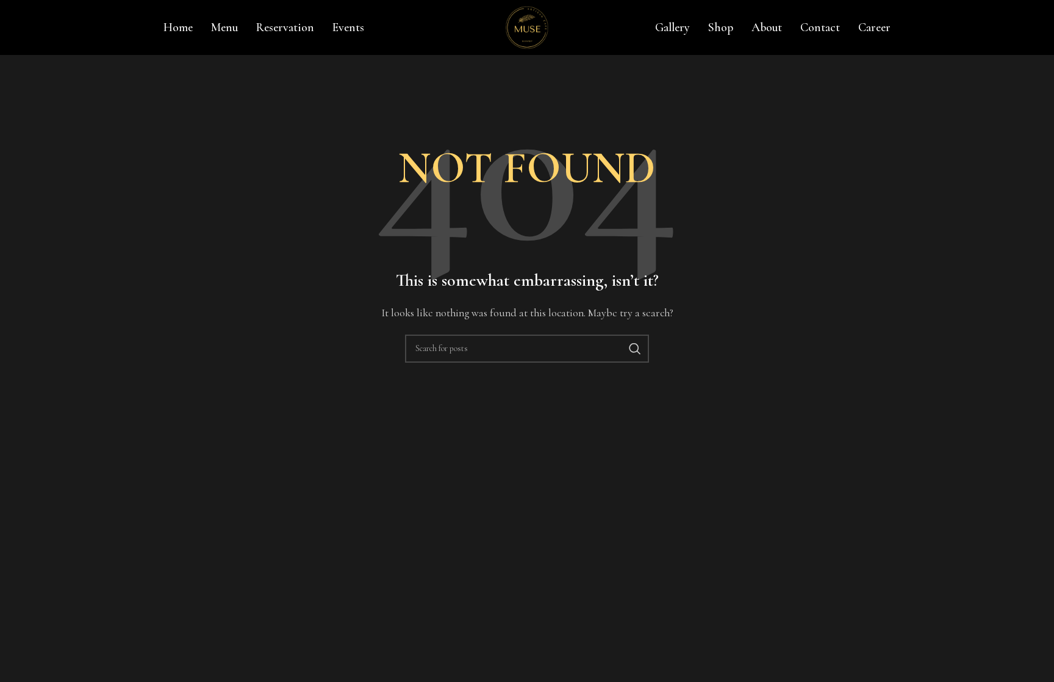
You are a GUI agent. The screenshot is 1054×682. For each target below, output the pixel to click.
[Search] (635, 349)
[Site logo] (527, 26)
